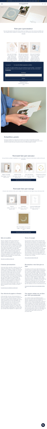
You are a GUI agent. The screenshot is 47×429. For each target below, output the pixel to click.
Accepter (23, 75)
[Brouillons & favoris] (43, 4)
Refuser (23, 78)
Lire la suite (23, 33)
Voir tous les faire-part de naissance (23, 179)
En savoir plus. (8, 70)
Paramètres (23, 72)
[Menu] (2, 4)
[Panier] (45, 4)
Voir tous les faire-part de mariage (23, 232)
